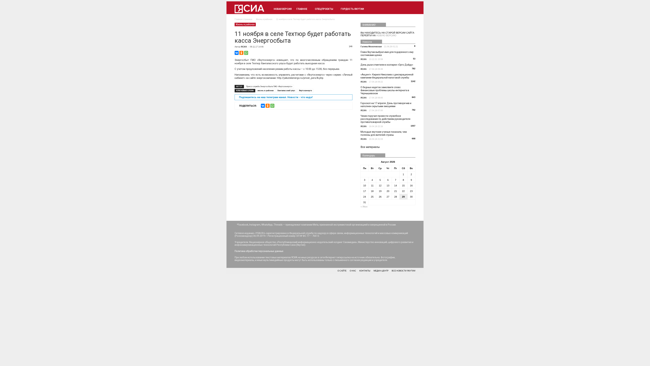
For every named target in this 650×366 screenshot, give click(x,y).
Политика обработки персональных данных (259, 251)
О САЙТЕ (342, 271)
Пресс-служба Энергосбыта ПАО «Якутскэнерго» (269, 86)
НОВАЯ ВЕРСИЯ (283, 9)
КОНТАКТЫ (364, 271)
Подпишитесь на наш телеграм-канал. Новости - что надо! (276, 97)
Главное (301, 9)
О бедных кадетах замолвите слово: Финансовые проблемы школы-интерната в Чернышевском (385, 90)
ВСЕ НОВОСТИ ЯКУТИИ (403, 271)
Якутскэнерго (305, 90)
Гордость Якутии (352, 9)
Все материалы (370, 147)
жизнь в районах (265, 90)
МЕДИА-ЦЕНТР (381, 271)
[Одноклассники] (241, 53)
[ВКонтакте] (237, 53)
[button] (411, 9)
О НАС (353, 271)
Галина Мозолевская (371, 46)
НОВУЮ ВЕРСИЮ (386, 35)
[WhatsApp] (246, 53)
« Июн (364, 206)
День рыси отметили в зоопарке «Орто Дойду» (387, 64)
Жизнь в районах (245, 24)
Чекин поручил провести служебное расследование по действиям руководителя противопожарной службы (385, 119)
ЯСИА (244, 47)
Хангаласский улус (286, 90)
